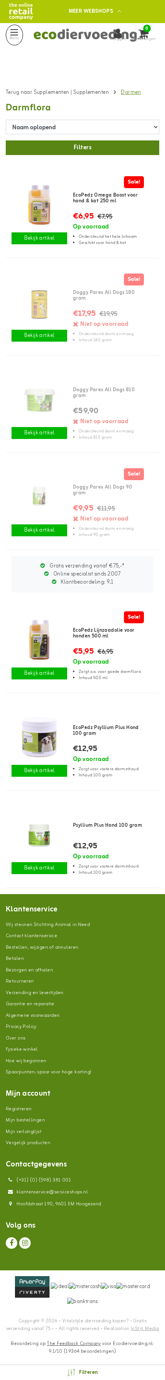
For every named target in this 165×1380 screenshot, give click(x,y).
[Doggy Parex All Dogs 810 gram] (39, 399)
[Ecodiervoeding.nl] (21, 11)
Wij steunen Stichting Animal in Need (48, 925)
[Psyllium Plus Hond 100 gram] (39, 737)
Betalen (15, 958)
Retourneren (20, 981)
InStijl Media (145, 1329)
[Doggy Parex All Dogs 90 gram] (39, 496)
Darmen (131, 92)
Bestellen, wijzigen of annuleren (42, 947)
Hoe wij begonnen (26, 1061)
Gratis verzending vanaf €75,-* (86, 566)
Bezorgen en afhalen (29, 970)
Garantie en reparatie (30, 1004)
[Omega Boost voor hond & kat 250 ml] (39, 204)
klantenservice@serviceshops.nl (52, 1192)
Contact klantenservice (31, 936)
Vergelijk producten (28, 1143)
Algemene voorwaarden (32, 1015)
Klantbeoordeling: (86, 582)
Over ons (15, 1038)
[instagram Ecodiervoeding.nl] (25, 1243)
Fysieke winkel (22, 1049)
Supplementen (91, 92)
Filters (82, 148)
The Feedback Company (74, 1344)
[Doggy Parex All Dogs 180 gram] (39, 302)
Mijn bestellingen (25, 1120)
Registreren (19, 1109)
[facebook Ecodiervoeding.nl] (11, 1243)
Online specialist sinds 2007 (86, 574)
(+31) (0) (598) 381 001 (43, 1180)
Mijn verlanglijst (23, 1132)
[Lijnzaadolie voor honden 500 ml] (39, 639)
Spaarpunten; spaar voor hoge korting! (48, 1072)
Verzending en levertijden (35, 993)
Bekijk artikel (39, 238)
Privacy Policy (21, 1027)
